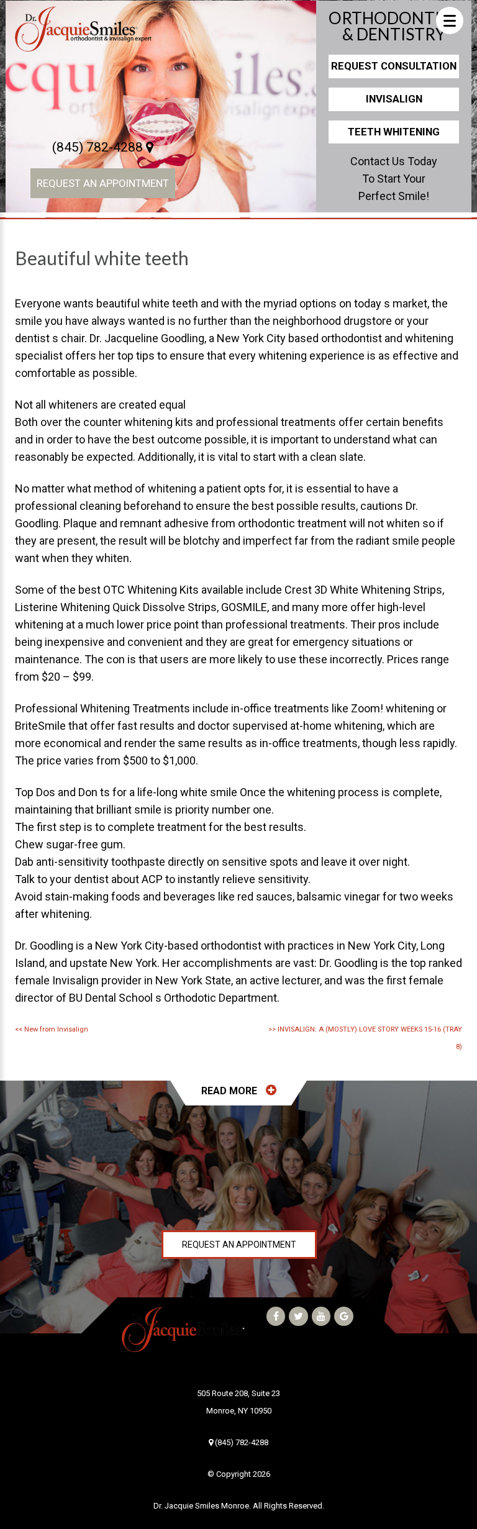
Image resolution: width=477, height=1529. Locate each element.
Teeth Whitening (394, 131)
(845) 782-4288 (99, 147)
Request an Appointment (103, 183)
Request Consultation (394, 66)
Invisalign (394, 99)
